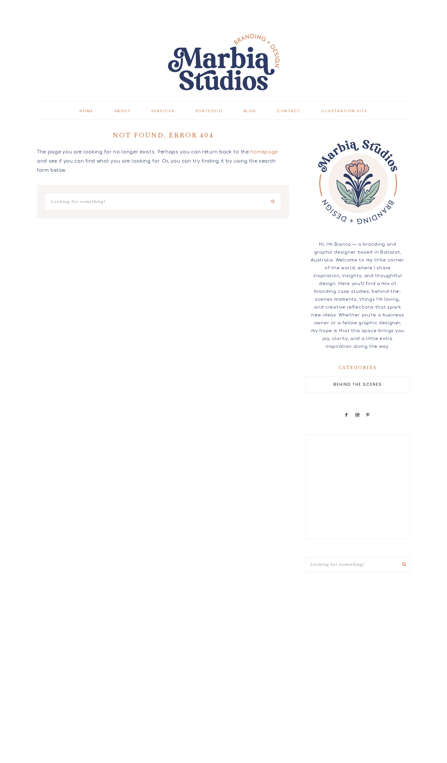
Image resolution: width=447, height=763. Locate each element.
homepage (264, 152)
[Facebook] (346, 415)
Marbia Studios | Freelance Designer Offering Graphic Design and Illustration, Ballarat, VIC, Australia (223, 62)
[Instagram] (357, 415)
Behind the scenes (357, 384)
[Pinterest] (368, 415)
